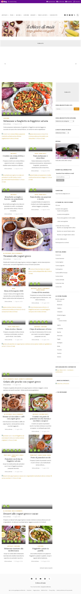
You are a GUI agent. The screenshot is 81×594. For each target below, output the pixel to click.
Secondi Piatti (43, 414)
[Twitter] (74, 15)
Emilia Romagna (61, 315)
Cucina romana (63, 320)
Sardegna (59, 342)
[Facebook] (65, 15)
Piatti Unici (7, 455)
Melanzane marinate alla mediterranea (13, 550)
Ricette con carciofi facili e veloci (66, 231)
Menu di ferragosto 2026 (13, 291)
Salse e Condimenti (44, 288)
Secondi (18, 15)
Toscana (59, 349)
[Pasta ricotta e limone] (13, 315)
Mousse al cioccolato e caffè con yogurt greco (14, 418)
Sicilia (58, 346)
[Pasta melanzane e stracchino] (40, 142)
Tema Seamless (33, 586)
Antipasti (4, 15)
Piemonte (59, 335)
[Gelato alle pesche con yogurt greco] (27, 360)
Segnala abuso (51, 1)
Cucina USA (59, 286)
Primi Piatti (42, 153)
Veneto (59, 357)
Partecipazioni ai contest (62, 242)
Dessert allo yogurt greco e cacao (20, 513)
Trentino (59, 353)
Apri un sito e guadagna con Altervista (17, 590)
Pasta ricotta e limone (13, 329)
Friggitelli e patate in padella (40, 550)
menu (13, 288)
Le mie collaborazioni (61, 239)
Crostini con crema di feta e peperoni (14, 157)
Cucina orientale (60, 279)
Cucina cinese (59, 276)
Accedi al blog (12, 1)
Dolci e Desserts (17, 253)
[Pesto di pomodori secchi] (40, 444)
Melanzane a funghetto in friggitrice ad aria (25, 121)
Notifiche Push (44, 590)
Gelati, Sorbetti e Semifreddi (23, 379)
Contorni (26, 15)
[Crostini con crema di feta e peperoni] (13, 142)
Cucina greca (59, 269)
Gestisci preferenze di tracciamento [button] (64, 590)
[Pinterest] (72, 15)
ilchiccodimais (7, 124)
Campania (59, 311)
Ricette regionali (60, 299)
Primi (11, 15)
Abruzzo (59, 301)
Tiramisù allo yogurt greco (17, 256)
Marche (59, 332)
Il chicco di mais (40, 583)
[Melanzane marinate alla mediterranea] (13, 535)
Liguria (59, 325)
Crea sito (77, 1)
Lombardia (60, 328)
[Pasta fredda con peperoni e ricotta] (40, 183)
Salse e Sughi (40, 290)
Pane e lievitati (42, 15)
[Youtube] (70, 15)
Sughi (49, 455)
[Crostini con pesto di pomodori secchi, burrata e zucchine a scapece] (40, 403)
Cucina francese (60, 258)
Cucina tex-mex (60, 283)
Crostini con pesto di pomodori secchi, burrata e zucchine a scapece (40, 419)
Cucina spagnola (60, 265)
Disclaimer (69, 1)
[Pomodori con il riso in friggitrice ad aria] (13, 444)
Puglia (58, 339)
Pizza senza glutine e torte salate (66, 218)
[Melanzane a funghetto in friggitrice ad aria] (27, 99)
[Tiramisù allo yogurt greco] (27, 234)
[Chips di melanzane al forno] (40, 315)
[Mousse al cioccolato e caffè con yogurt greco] (13, 403)
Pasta (36, 153)
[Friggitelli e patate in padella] (40, 535)
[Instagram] (67, 15)
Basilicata (59, 304)
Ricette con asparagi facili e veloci (66, 227)
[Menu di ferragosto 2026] (13, 277)
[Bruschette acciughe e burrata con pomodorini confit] (13, 183)
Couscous (58, 255)
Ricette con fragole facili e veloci (66, 234)
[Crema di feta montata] (40, 277)
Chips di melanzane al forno (40, 329)
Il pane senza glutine (62, 211)
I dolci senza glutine (62, 221)
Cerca (76, 109)
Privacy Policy (52, 590)
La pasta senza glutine (63, 214)
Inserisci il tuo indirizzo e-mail (65, 173)
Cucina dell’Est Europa (61, 272)
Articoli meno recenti (46, 568)
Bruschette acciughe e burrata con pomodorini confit (13, 199)
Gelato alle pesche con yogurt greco (22, 381)
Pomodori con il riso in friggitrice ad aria (13, 460)
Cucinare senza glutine (62, 209)
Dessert (33, 15)
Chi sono (58, 205)
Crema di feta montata (40, 292)
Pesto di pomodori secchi (40, 457)
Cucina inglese (59, 262)
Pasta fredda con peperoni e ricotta (40, 198)
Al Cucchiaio (7, 253)
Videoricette (53, 15)
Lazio (58, 319)
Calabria (59, 308)
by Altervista (61, 1)
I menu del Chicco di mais (62, 225)
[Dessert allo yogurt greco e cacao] (27, 492)
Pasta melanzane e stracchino (40, 157)
